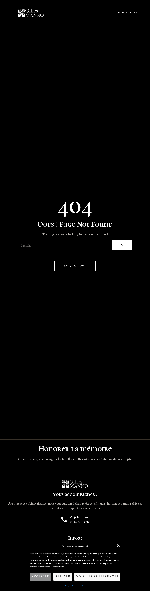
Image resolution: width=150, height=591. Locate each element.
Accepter (40, 576)
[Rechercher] (122, 245)
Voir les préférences (97, 576)
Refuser (62, 576)
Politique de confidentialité (75, 585)
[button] (118, 546)
